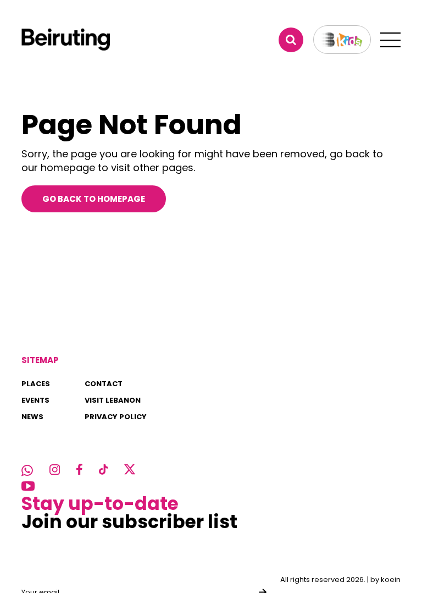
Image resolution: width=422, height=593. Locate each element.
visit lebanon (113, 400)
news (32, 416)
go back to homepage (93, 199)
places (35, 383)
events (35, 400)
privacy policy (116, 416)
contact (104, 383)
